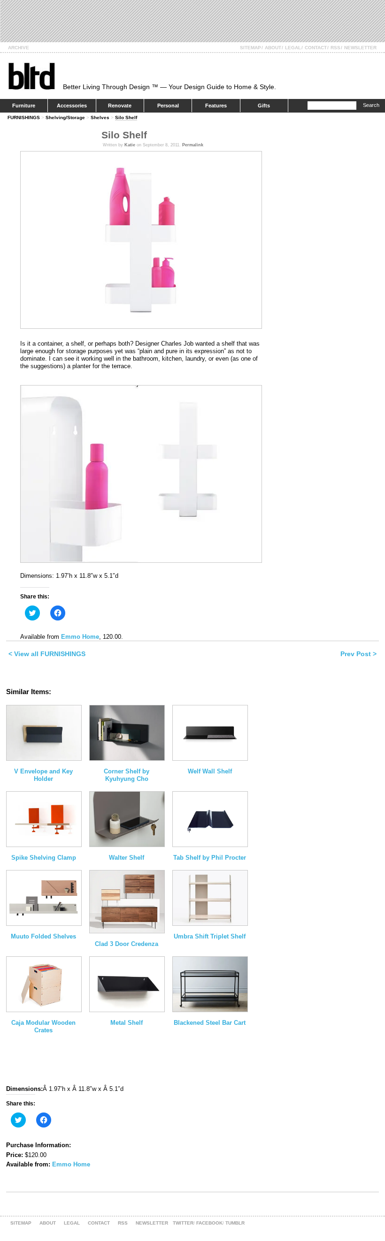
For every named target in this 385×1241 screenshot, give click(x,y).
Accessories (72, 105)
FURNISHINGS (24, 117)
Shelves (100, 117)
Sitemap (250, 47)
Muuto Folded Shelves (43, 936)
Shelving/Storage (65, 117)
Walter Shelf (126, 857)
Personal (168, 105)
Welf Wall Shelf (210, 771)
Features (216, 105)
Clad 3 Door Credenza (126, 943)
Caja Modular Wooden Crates (43, 1026)
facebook (209, 1223)
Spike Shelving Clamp (43, 857)
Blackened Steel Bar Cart (210, 1022)
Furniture (23, 105)
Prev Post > (358, 654)
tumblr (235, 1223)
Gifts (264, 105)
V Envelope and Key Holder (43, 775)
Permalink (192, 145)
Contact (316, 47)
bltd (31, 76)
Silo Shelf (126, 117)
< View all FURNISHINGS (46, 654)
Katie (129, 145)
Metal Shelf (126, 1022)
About (273, 47)
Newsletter (360, 47)
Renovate (119, 105)
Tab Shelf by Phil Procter (209, 857)
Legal (293, 47)
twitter (183, 1223)
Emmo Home (80, 636)
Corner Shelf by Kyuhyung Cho (126, 775)
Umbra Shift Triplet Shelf (210, 936)
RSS (335, 47)
